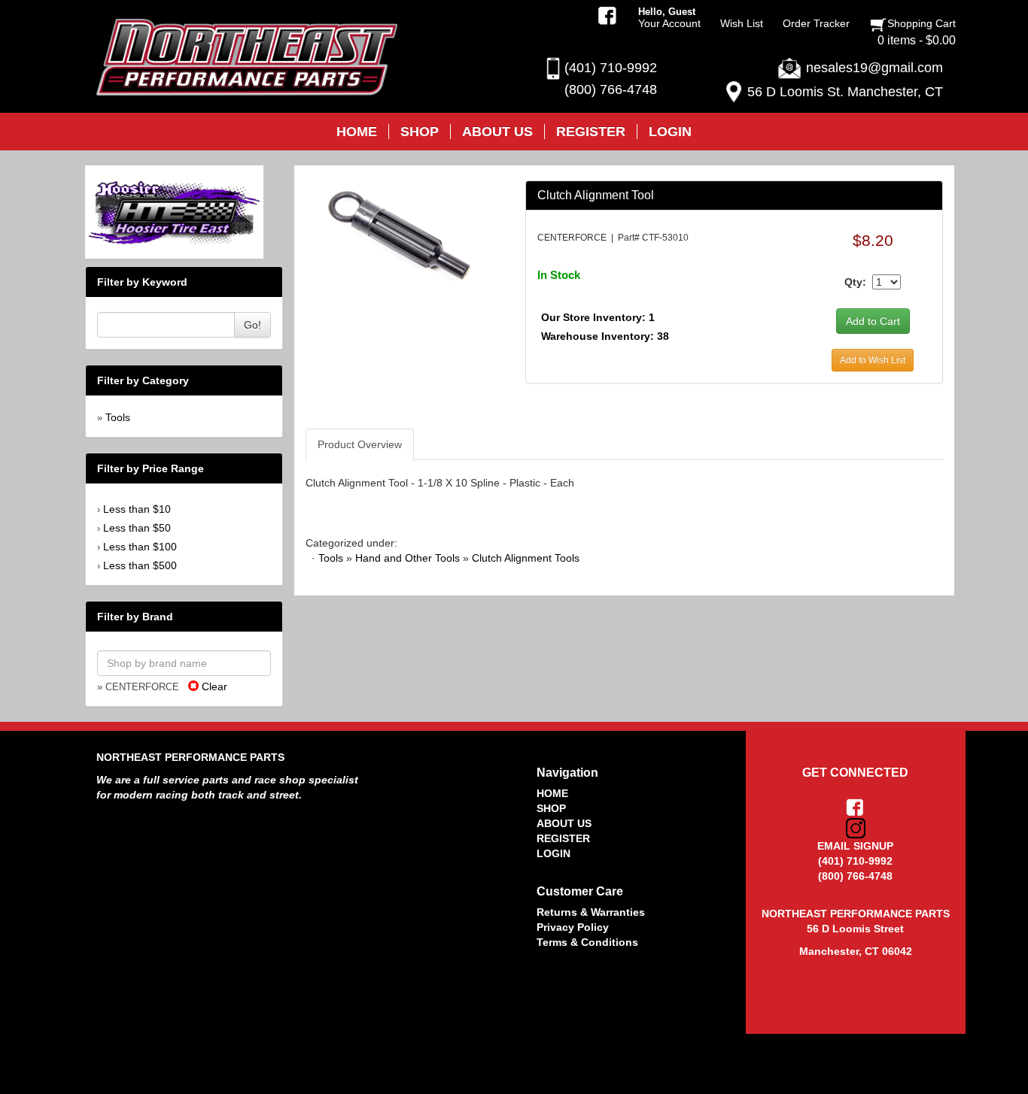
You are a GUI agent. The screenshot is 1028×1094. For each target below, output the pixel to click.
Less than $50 (137, 528)
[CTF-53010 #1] (403, 236)
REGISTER (563, 838)
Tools (117, 417)
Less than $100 (140, 547)
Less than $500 (140, 565)
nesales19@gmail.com (874, 67)
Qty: (855, 282)
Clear (213, 686)
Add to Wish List (872, 360)
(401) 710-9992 (610, 67)
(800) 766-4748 (610, 89)
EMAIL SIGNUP (855, 846)
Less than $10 (137, 509)
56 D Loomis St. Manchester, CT (845, 91)
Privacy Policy (573, 927)
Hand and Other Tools (407, 558)
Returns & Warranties (591, 912)
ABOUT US (564, 823)
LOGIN (553, 853)
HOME (552, 793)
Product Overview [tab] (360, 444)
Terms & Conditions (587, 942)
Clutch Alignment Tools (525, 558)
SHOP (551, 808)
